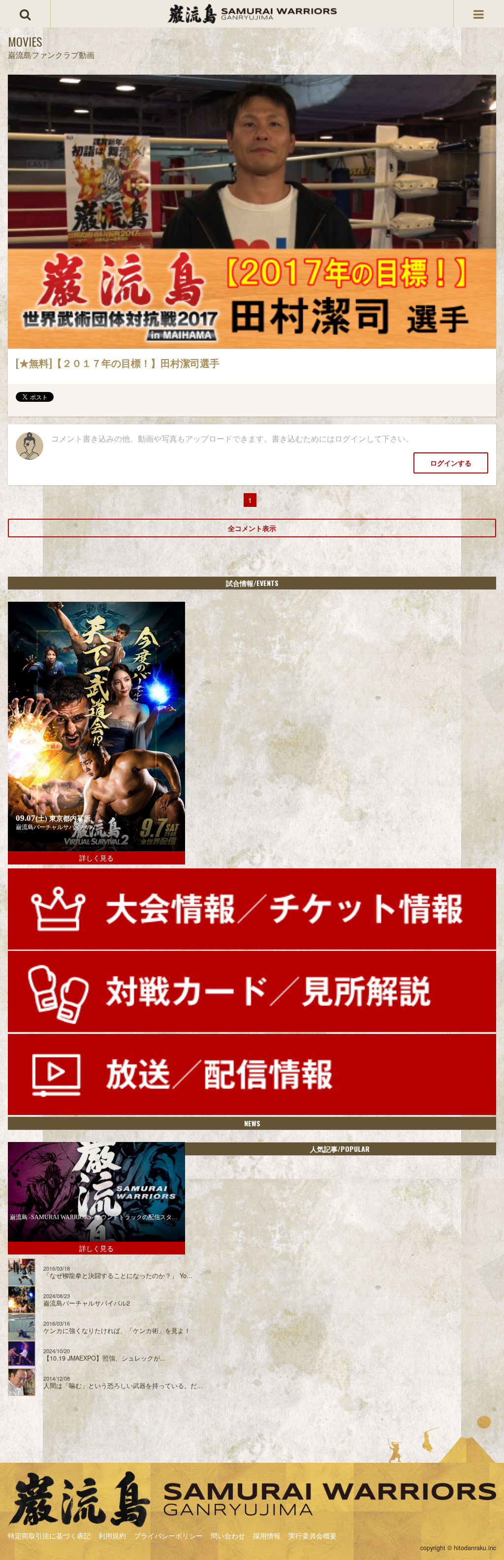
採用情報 (267, 1535)
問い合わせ (228, 1535)
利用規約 (112, 1535)
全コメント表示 (252, 528)
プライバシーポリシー (168, 1535)
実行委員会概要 (312, 1535)
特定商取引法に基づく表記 (49, 1535)
